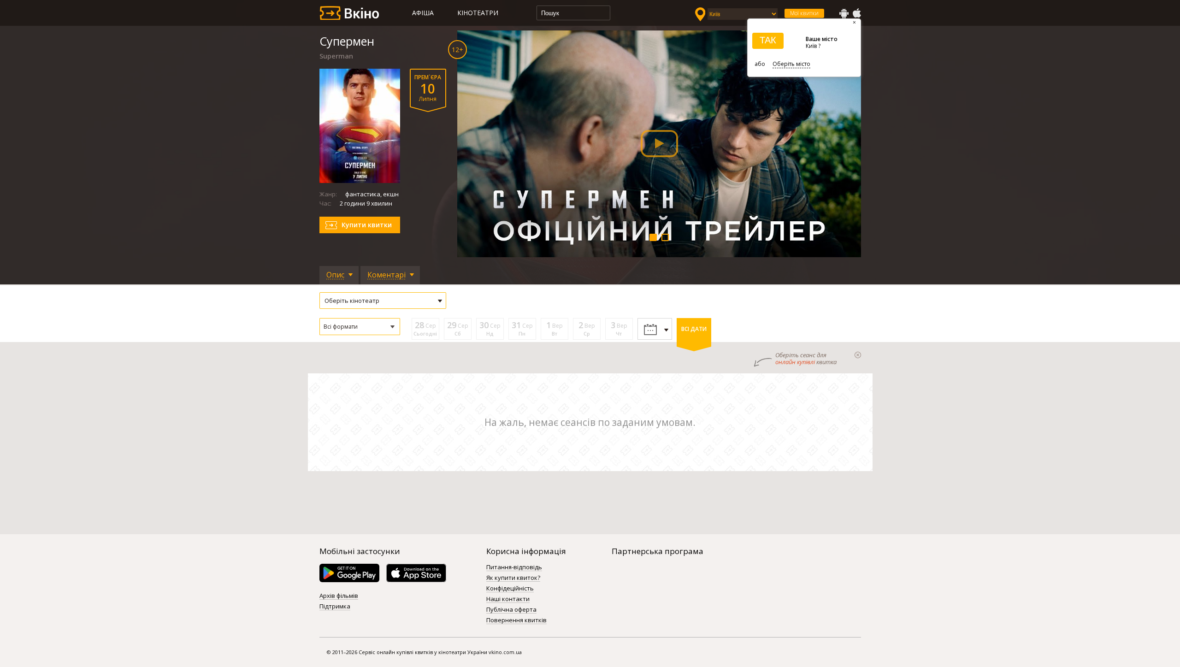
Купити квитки (367, 224)
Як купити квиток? (513, 578)
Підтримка (334, 606)
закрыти (858, 355)
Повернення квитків (516, 620)
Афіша (423, 12)
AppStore (856, 13)
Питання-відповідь (514, 567)
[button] (359, 326)
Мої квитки (804, 13)
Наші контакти (508, 599)
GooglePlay (844, 13)
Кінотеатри (477, 12)
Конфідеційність (510, 588)
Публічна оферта (511, 610)
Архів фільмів (338, 596)
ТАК (768, 40)
